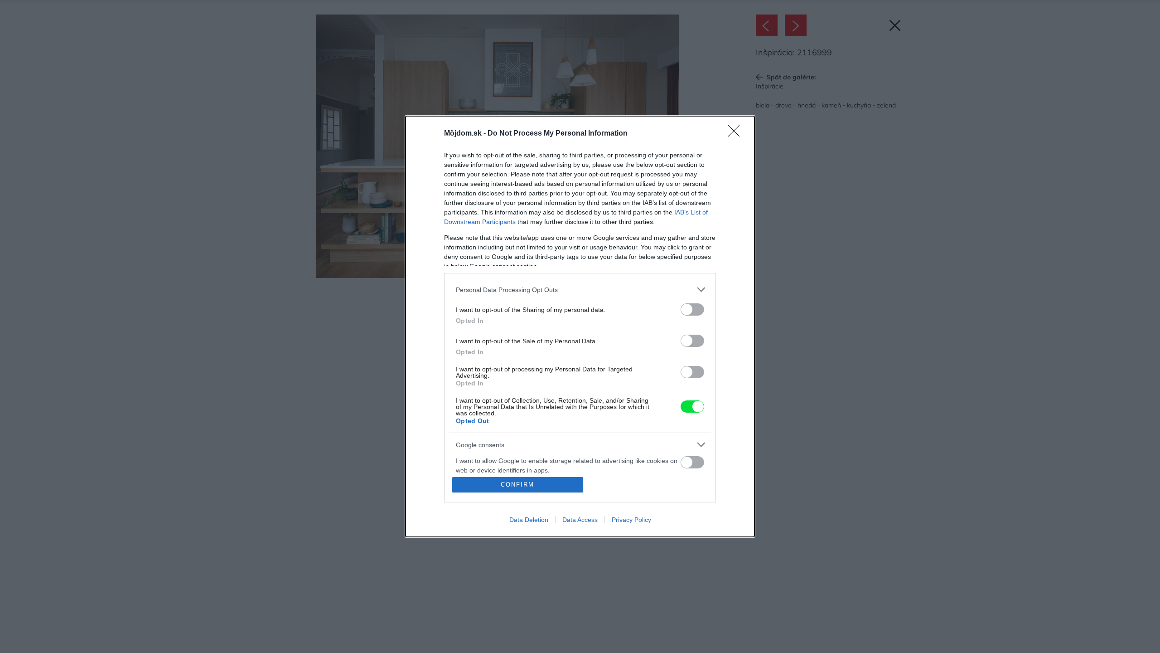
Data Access (580, 519)
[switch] (692, 309)
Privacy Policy (631, 519)
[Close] (736, 133)
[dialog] (580, 326)
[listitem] (580, 289)
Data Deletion (528, 519)
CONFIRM (517, 484)
